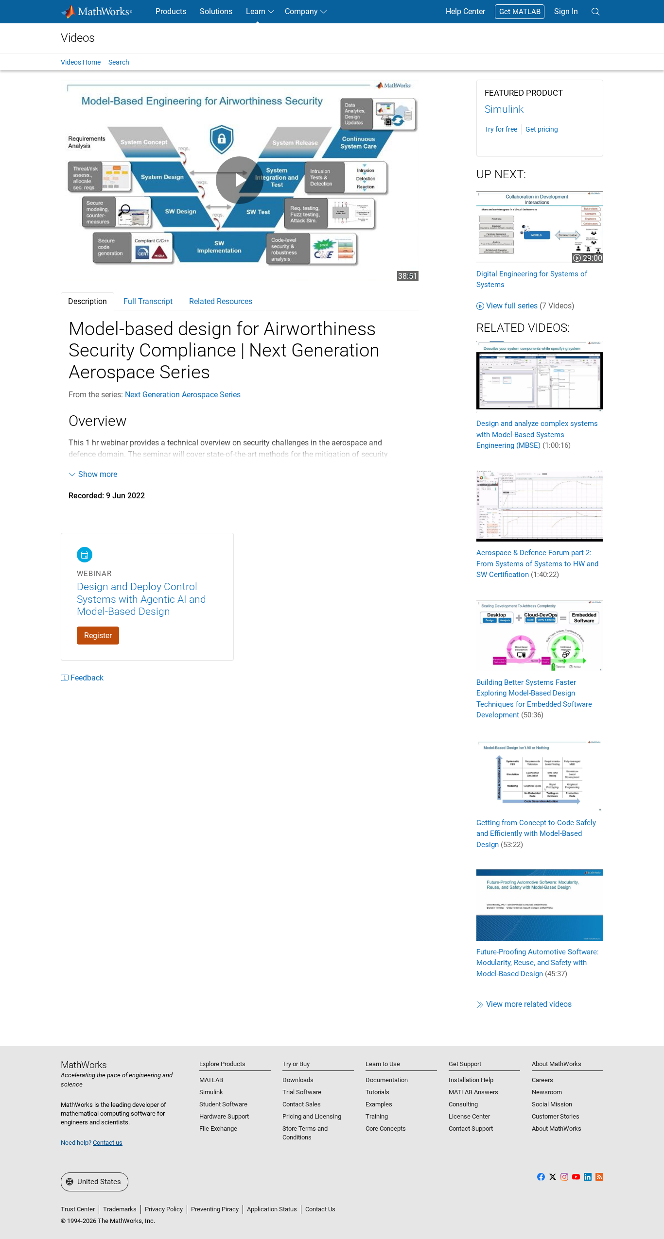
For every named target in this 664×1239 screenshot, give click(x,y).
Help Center (465, 11)
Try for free (501, 129)
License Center (469, 1116)
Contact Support (471, 1128)
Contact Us (320, 1209)
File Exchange (218, 1128)
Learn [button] (255, 11)
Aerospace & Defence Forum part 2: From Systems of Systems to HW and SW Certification (537, 563)
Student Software (223, 1104)
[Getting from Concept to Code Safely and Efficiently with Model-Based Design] (539, 775)
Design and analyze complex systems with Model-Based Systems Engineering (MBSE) (537, 434)
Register (98, 635)
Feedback (87, 677)
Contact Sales (301, 1104)
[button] (595, 11)
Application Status (272, 1209)
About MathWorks (556, 1128)
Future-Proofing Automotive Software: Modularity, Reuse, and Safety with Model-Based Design (537, 963)
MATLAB (211, 1080)
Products (171, 11)
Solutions (216, 11)
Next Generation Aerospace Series (183, 394)
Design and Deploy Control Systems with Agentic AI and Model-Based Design (141, 599)
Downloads (298, 1080)
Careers (542, 1080)
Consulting (463, 1104)
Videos (78, 38)
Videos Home (81, 62)
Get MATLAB (520, 11)
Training (377, 1116)
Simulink (504, 109)
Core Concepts (386, 1128)
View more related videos (529, 1004)
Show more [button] (97, 474)
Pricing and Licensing (311, 1116)
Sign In (566, 11)
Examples (379, 1104)
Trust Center (78, 1209)
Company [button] (301, 11)
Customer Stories (555, 1116)
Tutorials (377, 1092)
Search (118, 62)
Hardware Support (224, 1116)
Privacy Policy (164, 1209)
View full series (530, 305)
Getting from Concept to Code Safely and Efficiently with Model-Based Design (536, 833)
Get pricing (541, 129)
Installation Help (471, 1080)
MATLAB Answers (473, 1092)
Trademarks (120, 1209)
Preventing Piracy (215, 1209)
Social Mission (552, 1104)
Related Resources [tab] (220, 301)
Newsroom (547, 1092)
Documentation (387, 1080)
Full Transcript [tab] (148, 301)
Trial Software (301, 1092)
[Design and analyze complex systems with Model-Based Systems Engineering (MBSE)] (539, 376)
